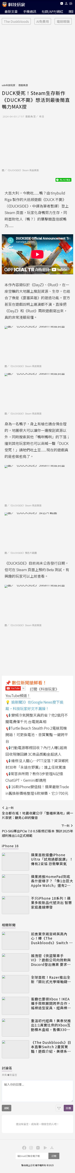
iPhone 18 (10, 845)
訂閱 (54, 1156)
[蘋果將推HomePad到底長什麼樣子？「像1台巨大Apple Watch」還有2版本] (15, 883)
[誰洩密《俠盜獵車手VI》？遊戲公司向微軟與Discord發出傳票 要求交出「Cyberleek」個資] (15, 962)
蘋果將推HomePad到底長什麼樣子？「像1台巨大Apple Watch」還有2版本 (52, 881)
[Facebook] (23, 1147)
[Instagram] (30, 1147)
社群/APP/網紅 (52, 11)
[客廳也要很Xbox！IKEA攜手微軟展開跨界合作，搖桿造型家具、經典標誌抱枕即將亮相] (15, 1006)
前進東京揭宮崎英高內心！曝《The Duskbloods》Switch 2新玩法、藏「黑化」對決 (51, 938)
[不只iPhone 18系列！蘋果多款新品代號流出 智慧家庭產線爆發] (15, 905)
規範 (6, 1108)
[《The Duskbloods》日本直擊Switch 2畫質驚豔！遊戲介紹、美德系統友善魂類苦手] (15, 1049)
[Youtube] (61, 4)
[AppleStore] (51, 1147)
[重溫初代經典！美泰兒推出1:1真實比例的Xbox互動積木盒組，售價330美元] (15, 1028)
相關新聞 (9, 924)
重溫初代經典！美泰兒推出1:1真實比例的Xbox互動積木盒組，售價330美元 (51, 1025)
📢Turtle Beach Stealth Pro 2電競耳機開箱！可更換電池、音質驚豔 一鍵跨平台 (36, 734)
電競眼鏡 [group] (63, 21)
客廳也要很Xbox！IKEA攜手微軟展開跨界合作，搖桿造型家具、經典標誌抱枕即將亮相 (51, 1003)
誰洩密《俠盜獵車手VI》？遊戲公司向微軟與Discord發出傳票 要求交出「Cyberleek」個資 (51, 960)
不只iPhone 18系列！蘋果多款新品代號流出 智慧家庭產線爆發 (51, 902)
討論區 (7, 1068)
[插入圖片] (59, 1108)
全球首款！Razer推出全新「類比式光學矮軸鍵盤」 (52, 979)
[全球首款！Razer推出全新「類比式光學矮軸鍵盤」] (15, 984)
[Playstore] (44, 1147)
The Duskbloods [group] (16, 21)
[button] (66, 4)
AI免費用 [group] (42, 21)
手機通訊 (29, 11)
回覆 (68, 1108)
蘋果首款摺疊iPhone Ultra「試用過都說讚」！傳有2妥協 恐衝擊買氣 (52, 859)
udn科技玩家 (8, 85)
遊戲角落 (23, 85)
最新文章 (11, 11)
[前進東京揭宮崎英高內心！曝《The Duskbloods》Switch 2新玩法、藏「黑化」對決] (15, 941)
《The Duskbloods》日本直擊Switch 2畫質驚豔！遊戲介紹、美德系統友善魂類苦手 (51, 1047)
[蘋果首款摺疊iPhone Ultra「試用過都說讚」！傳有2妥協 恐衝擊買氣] (15, 862)
